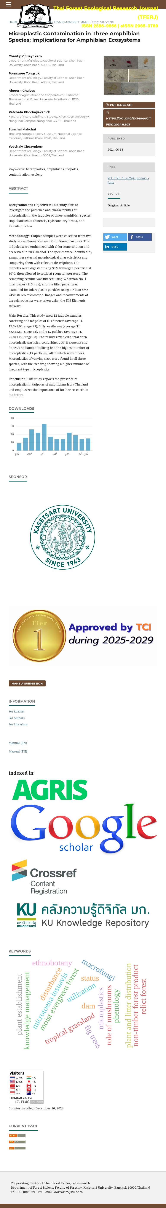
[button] (115, 237)
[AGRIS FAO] (50, 799)
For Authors (17, 718)
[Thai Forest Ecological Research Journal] (83, 930)
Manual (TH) (18, 751)
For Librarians (18, 724)
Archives (28, 21)
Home (13, 21)
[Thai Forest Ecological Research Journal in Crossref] (44, 896)
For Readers (17, 711)
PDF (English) (120, 105)
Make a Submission (27, 683)
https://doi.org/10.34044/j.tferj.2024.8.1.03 (128, 121)
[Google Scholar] (83, 855)
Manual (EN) (18, 743)
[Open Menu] (8, 4)
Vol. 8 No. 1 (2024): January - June (63, 21)
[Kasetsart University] (63, 590)
